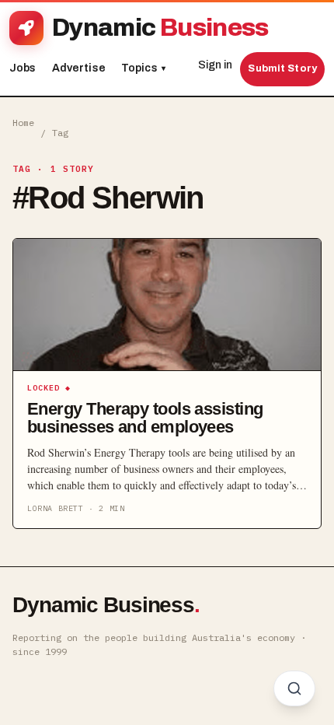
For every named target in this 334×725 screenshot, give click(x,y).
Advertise (79, 68)
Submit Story (282, 68)
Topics (143, 68)
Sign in (215, 65)
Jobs (23, 68)
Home (23, 122)
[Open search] (294, 688)
